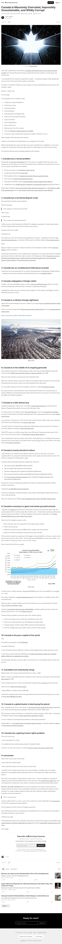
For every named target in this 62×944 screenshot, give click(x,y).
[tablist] (9, 869)
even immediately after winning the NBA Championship (39, 499)
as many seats (31, 422)
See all (5, 906)
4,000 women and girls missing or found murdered (26, 373)
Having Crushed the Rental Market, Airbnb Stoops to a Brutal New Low (25, 896)
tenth (25, 422)
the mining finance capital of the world (40, 707)
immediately (26, 434)
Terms (34, 932)
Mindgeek (25, 642)
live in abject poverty (53, 240)
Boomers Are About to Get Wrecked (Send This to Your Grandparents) (25, 873)
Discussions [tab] (14, 869)
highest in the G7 (27, 611)
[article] (31, 877)
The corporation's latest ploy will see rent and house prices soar (19, 898)
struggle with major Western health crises (32, 258)
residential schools (46, 273)
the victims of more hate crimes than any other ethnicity (36, 190)
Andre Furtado (33, 66)
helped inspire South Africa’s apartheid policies (34, 176)
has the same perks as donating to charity (31, 716)
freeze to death (11, 260)
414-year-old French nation (39, 284)
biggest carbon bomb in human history (32, 309)
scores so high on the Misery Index (11, 605)
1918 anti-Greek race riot (26, 170)
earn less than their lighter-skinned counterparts (30, 188)
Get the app (39, 936)
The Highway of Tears (48, 387)
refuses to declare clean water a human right (40, 748)
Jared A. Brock (9, 16)
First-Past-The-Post (31, 412)
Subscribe (50, 2)
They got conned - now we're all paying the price (14, 876)
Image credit (31, 360)
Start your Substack (26, 936)
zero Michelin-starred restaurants (18, 489)
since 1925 (24, 173)
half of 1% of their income (18, 687)
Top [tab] (3, 869)
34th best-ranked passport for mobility (21, 131)
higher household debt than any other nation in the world (29, 515)
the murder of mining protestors (13, 726)
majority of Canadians (17, 162)
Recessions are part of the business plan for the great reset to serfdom (20, 888)
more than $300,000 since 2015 (12, 697)
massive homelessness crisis (25, 597)
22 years (38, 441)
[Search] (59, 869)
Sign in (58, 2)
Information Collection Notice (30, 851)
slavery (57, 723)
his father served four (13, 443)
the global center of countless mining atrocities (27, 723)
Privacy (30, 932)
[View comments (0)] (20, 880)
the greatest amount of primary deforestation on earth (31, 822)
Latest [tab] (7, 869)
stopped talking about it (37, 434)
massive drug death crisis (48, 781)
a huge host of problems (51, 412)
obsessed (12, 510)
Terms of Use (39, 849)
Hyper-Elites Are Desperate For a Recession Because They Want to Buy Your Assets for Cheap (27, 884)
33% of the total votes (27, 428)
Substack (23, 940)
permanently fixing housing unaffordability (21, 609)
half (2, 679)
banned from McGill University (23, 179)
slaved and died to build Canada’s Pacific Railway (37, 182)
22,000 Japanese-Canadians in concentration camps (31, 184)
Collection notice (41, 932)
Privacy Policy (43, 851)
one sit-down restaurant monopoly (17, 477)
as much (6, 679)
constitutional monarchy (38, 406)
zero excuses (56, 801)
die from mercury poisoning (27, 260)
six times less (44, 683)
